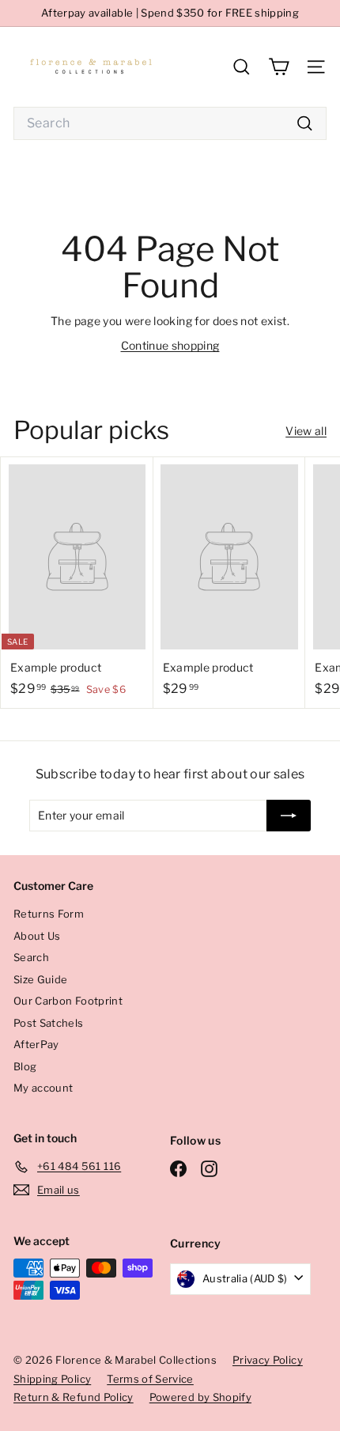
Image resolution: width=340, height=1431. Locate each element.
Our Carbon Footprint (68, 1000)
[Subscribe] (288, 815)
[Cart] (278, 67)
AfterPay (36, 1044)
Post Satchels (48, 1022)
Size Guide (40, 979)
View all (306, 430)
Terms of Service (150, 1378)
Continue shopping (170, 345)
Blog (24, 1066)
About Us (37, 935)
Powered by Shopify (200, 1397)
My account (43, 1087)
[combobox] (170, 123)
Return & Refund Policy (73, 1397)
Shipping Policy (52, 1378)
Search (31, 957)
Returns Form (48, 913)
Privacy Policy (267, 1359)
